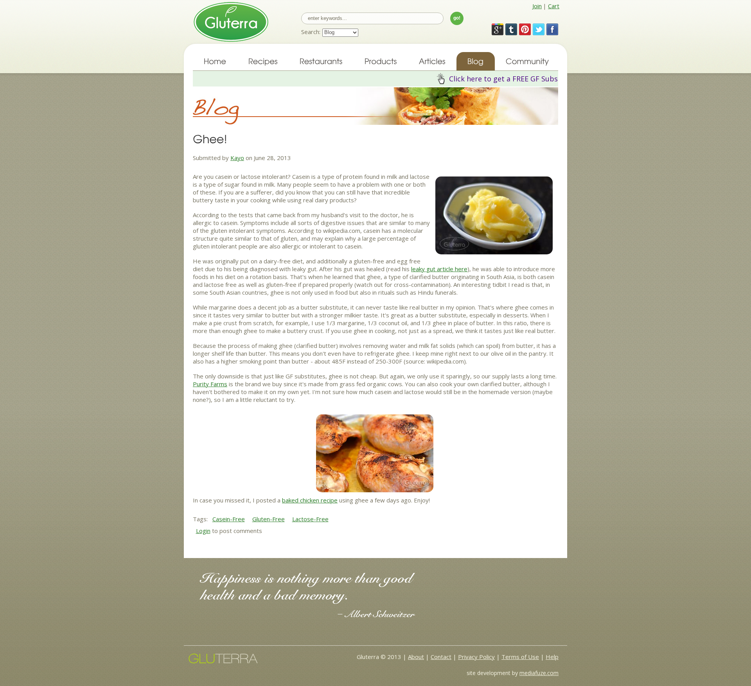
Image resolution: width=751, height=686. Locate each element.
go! (456, 18)
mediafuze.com (539, 673)
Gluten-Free (268, 519)
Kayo (237, 158)
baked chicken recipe (310, 500)
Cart (553, 6)
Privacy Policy (476, 657)
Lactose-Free (310, 519)
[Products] (381, 61)
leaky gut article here (439, 269)
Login (203, 531)
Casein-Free (228, 519)
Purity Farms (210, 384)
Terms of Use (520, 657)
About (416, 657)
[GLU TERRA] (223, 657)
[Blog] (475, 61)
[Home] (215, 61)
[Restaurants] (321, 61)
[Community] (526, 61)
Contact (441, 657)
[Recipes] (263, 61)
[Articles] (432, 61)
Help (552, 657)
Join (537, 6)
